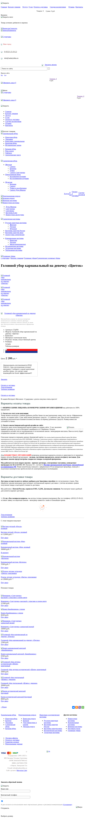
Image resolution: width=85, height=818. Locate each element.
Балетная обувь (11, 143)
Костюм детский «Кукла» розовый (14, 532)
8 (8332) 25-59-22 (10, 52)
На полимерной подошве (19, 178)
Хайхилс (8, 153)
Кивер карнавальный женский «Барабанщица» (18, 654)
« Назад (4, 707)
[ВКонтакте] (73, 707)
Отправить (5, 808)
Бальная (26, 721)
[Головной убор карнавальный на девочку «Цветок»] (19, 315)
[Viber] (79, 707)
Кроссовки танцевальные (15, 141)
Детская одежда (29, 727)
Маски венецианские (18, 244)
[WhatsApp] (82, 707)
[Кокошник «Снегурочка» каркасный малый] (14, 623)
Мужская (8, 182)
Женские (13, 225)
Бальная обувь (10, 149)
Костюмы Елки (11, 213)
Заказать (4, 379)
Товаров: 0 (53, 79)
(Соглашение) (67, 804)
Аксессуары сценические (14, 235)
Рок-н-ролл (9, 151)
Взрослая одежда (29, 719)
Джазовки (9, 139)
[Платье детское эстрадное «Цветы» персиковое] (14, 573)
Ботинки (13, 169)
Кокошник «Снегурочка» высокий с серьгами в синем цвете (24, 601)
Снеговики (10, 211)
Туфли (12, 171)
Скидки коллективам (58, 7)
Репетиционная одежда (11, 196)
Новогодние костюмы (11, 203)
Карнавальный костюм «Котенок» (14, 562)
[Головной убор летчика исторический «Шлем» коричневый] (14, 666)
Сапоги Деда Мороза (18, 190)
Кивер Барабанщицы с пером (12, 613)
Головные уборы (9, 256)
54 (8, 344)
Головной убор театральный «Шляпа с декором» (19, 683)
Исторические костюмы (14, 246)
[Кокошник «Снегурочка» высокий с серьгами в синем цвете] (14, 598)
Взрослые (13, 240)
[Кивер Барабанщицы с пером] (13, 609)
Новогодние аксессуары (15, 215)
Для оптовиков (6, 387)
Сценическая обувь (10, 161)
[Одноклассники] (76, 707)
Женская (8, 165)
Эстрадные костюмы (13, 248)
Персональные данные (13, 744)
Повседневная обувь (13, 174)
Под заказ (4, 538)
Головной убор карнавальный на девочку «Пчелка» (20, 640)
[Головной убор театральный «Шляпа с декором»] (14, 679)
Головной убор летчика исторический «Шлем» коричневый (23, 669)
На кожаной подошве (18, 176)
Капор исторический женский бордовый (16, 697)
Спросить (13, 28)
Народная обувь (11, 137)
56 (10, 344)
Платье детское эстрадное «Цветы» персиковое (19, 577)
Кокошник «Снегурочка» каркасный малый (17, 627)
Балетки (8, 721)
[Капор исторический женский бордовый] (14, 693)
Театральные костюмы (13, 250)
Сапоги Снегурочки (17, 172)
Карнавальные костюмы (14, 238)
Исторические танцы (13, 145)
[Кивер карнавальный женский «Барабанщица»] (14, 650)
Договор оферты (11, 738)
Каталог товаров (14, 7)
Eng (5, 75)
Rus (2, 75)
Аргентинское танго (13, 155)
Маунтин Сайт (22, 770)
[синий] (5, 352)
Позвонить (12, 30)
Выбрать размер (7, 816)
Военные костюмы (10, 200)
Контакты (79, 7)
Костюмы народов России (15, 231)
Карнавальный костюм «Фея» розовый (15, 547)
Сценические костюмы (11, 219)
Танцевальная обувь (10, 134)
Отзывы (71, 7)
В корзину (5, 553)
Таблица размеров (12, 346)
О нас (31, 7)
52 (6, 344)
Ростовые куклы (74, 728)
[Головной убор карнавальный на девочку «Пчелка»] (14, 636)
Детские (13, 227)
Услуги (25, 7)
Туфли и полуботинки (18, 188)
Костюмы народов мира (14, 233)
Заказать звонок (51, 65)
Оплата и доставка (41, 7)
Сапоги (12, 167)
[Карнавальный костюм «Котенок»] (14, 558)
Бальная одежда (8, 198)
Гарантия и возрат (12, 742)
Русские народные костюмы (16, 223)
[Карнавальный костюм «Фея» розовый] (14, 543)
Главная (4, 7)
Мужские (13, 229)
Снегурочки (10, 209)
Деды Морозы (11, 207)
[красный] (6, 350)
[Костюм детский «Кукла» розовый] (14, 528)
